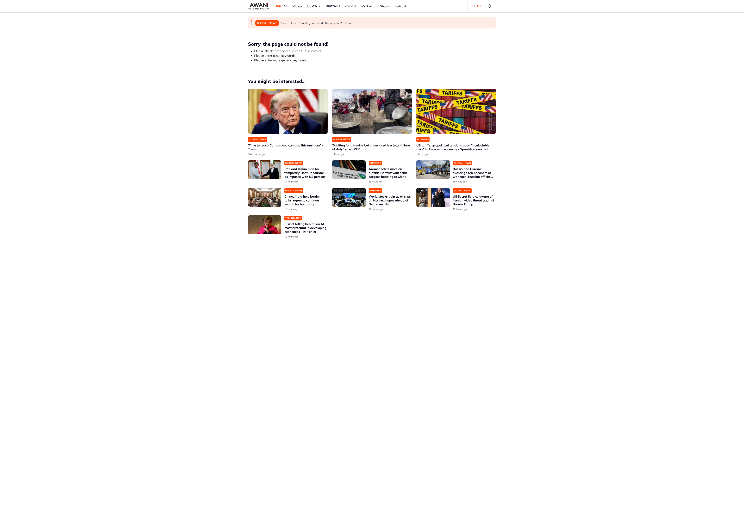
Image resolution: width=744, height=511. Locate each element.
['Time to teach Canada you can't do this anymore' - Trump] (288, 111)
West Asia (367, 6)
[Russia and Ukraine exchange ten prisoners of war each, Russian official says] (433, 169)
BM (472, 6)
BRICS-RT (333, 6)
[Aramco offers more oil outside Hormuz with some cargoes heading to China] (349, 169)
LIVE (285, 6)
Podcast (400, 6)
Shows (385, 6)
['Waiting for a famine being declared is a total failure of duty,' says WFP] (372, 111)
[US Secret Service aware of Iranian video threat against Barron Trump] (433, 197)
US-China (314, 6)
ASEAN (350, 6)
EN (479, 6)
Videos (298, 6)
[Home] (259, 6)
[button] (251, 21)
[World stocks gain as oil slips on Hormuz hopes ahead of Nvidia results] (349, 197)
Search (489, 6)
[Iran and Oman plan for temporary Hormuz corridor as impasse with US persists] (264, 169)
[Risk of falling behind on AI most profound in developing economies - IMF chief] (264, 224)
